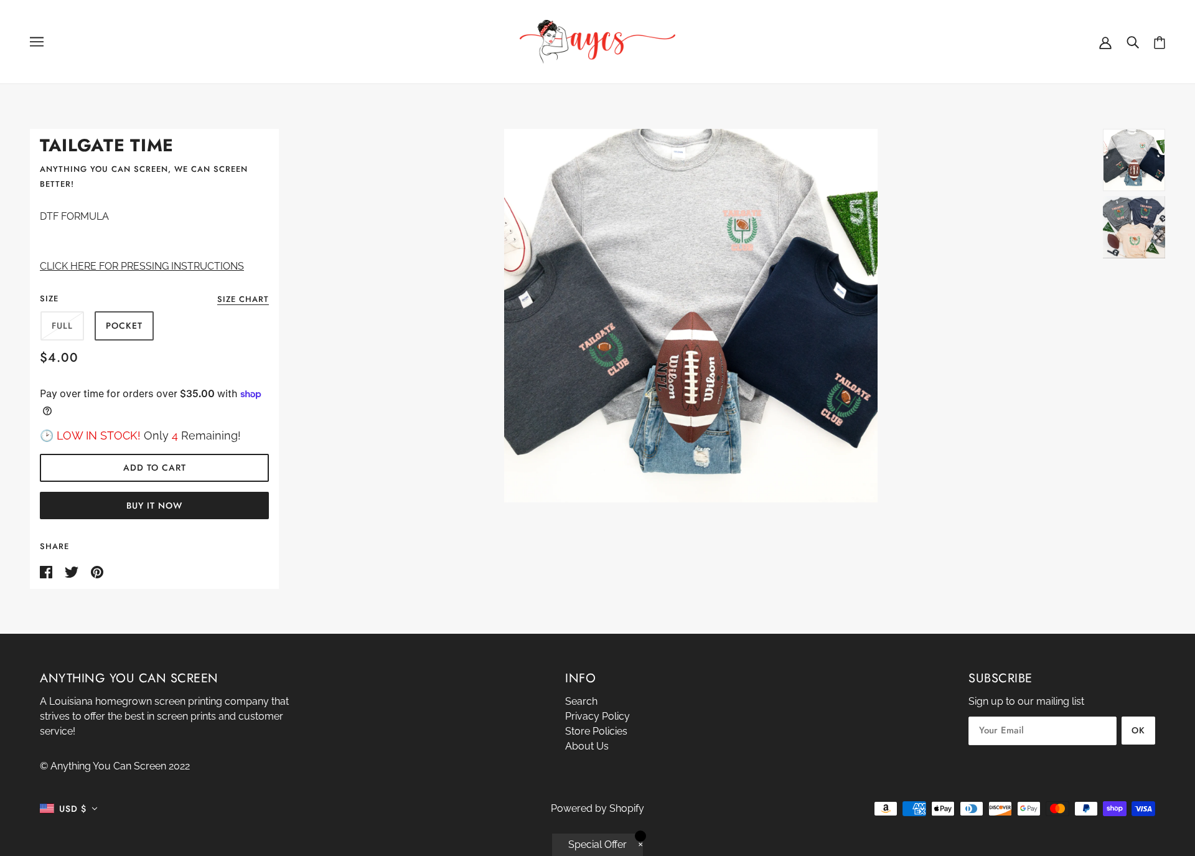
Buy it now (154, 505)
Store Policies (596, 731)
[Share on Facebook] (47, 571)
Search (581, 701)
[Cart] (1159, 42)
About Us (587, 746)
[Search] (1132, 41)
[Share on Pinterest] (97, 571)
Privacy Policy (597, 716)
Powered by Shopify (597, 808)
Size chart (243, 300)
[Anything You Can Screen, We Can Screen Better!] (597, 41)
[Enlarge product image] (691, 315)
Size (49, 298)
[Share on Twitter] (73, 571)
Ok (1138, 730)
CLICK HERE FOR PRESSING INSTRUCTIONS (142, 266)
